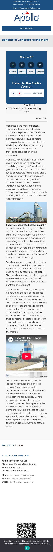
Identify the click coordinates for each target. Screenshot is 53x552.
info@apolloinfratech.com (29, 8)
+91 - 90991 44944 (32, 5)
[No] (49, 544)
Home (9, 108)
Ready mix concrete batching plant (25, 225)
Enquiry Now (26, 28)
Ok (27, 548)
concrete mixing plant (31, 271)
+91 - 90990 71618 (29, 1)
